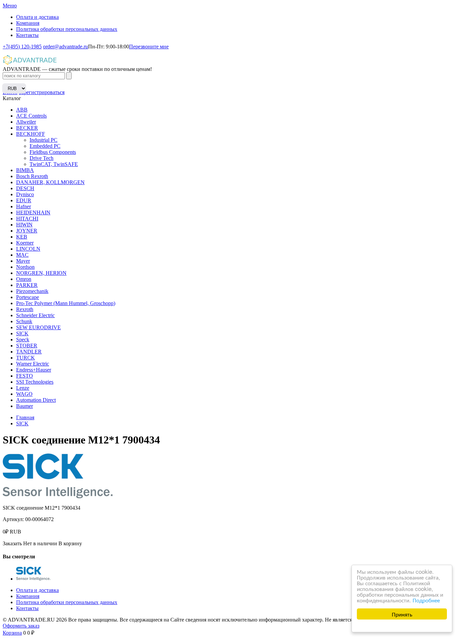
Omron (23, 279)
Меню (10, 5)
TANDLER (29, 351)
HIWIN (24, 224)
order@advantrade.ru (65, 46)
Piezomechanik (32, 291)
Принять (402, 614)
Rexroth (24, 309)
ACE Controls (31, 116)
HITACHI (27, 218)
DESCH (25, 188)
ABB (22, 110)
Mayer (23, 261)
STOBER (26, 345)
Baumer (24, 406)
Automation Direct (36, 400)
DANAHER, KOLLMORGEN (50, 182)
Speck (22, 339)
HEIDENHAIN (33, 212)
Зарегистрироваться (42, 92)
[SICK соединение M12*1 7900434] (33, 579)
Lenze (22, 388)
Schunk (24, 321)
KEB (21, 237)
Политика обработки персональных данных (66, 29)
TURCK (25, 357)
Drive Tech (41, 158)
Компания (27, 23)
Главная (25, 417)
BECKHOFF (30, 134)
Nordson (25, 267)
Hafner (23, 206)
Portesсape (27, 297)
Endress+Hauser (33, 370)
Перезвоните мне (149, 46)
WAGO (24, 394)
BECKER (27, 128)
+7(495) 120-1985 (22, 46)
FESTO (24, 376)
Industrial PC (43, 140)
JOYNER (26, 230)
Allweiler (26, 122)
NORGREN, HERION (41, 273)
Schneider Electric (35, 315)
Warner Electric (32, 364)
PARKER (27, 285)
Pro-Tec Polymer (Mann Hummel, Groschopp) (65, 303)
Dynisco (25, 194)
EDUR (23, 200)
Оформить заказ (21, 626)
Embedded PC (45, 146)
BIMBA (25, 170)
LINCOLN (28, 249)
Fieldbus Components (53, 152)
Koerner (25, 243)
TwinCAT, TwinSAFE (54, 164)
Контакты (27, 35)
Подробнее (426, 600)
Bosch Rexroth (32, 176)
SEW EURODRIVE (38, 327)
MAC (22, 255)
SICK (22, 333)
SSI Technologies (34, 382)
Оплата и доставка (37, 17)
